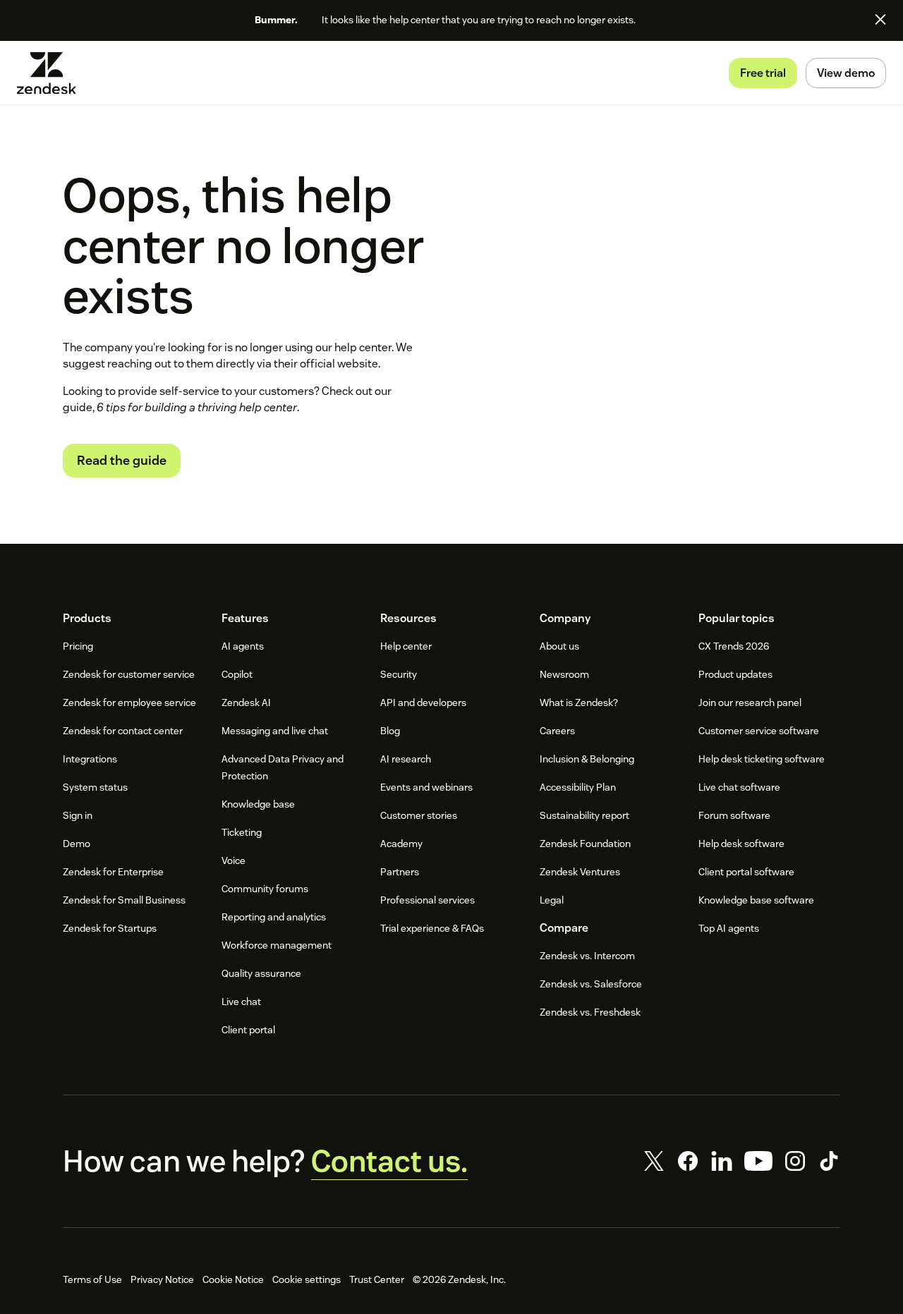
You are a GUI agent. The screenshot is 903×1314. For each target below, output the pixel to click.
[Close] (880, 19)
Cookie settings (306, 1279)
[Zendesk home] (52, 73)
